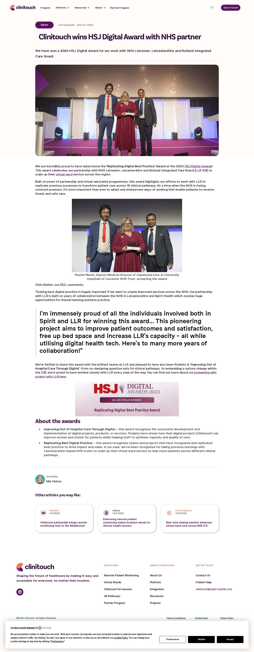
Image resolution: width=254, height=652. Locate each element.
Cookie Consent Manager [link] (23, 628)
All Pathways (112, 596)
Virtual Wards (112, 582)
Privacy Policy (226, 618)
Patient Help (203, 582)
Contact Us (203, 575)
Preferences (172, 639)
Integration (157, 589)
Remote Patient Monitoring (121, 575)
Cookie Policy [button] (121, 638)
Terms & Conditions (176, 618)
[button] (62, 7)
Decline (201, 639)
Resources (156, 596)
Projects (45, 7)
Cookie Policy (201, 618)
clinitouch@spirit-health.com (214, 589)
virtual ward (64, 174)
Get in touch (230, 7)
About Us (156, 575)
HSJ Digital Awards (198, 166)
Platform (155, 582)
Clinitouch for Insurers (118, 589)
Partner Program (119, 7)
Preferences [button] (57, 641)
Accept (230, 639)
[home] (22, 8)
